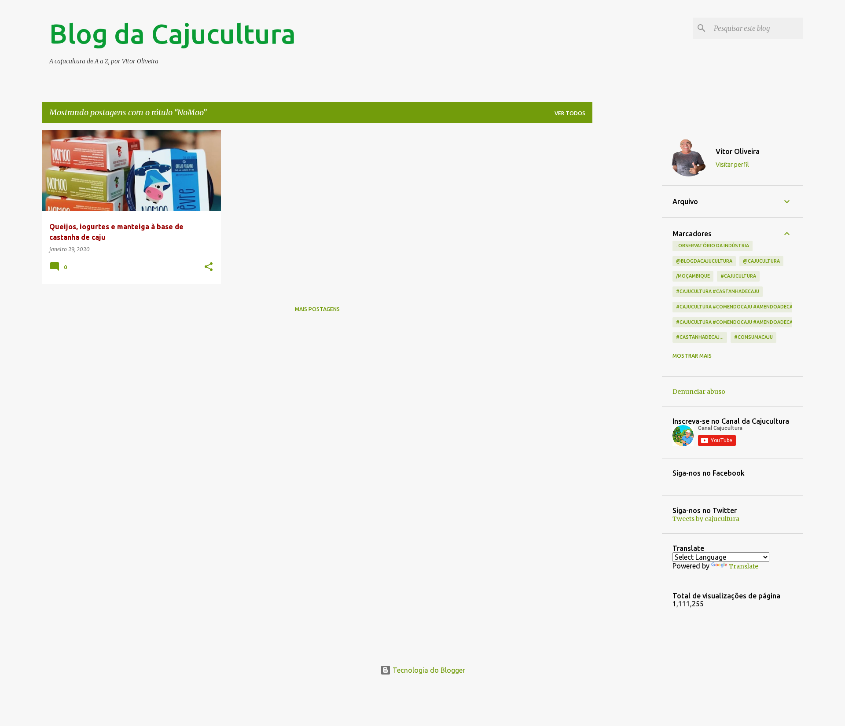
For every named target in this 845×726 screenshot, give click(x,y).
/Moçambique (693, 276)
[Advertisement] (627, 262)
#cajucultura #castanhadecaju (717, 291)
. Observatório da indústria (712, 245)
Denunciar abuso (698, 392)
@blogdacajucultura (704, 261)
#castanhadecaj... (700, 337)
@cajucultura (761, 261)
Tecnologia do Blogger (428, 670)
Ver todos (570, 113)
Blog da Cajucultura (172, 33)
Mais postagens (317, 309)
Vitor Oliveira (738, 151)
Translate (743, 566)
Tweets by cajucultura (705, 519)
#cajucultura (738, 276)
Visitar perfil (732, 164)
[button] (208, 267)
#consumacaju (753, 337)
